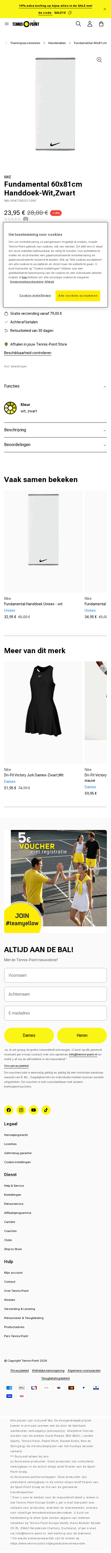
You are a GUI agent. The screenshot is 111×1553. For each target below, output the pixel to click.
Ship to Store (13, 1249)
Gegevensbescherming (26, 281)
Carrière (9, 1222)
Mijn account (13, 1272)
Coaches (10, 1231)
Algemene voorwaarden (84, 1370)
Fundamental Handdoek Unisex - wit (33, 604)
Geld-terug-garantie (17, 1153)
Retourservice (13, 1204)
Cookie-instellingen (17, 1162)
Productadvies (14, 1327)
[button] (6, 24)
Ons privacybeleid (16, 1066)
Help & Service (14, 1185)
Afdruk (49, 281)
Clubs (8, 1240)
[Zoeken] (78, 24)
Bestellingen (12, 1195)
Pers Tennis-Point (16, 1336)
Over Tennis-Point (16, 1291)
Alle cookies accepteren (77, 295)
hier (24, 277)
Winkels (9, 1300)
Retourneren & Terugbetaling (24, 1318)
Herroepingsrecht (16, 1135)
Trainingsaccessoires (25, 43)
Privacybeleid (20, 1370)
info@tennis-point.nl (83, 1054)
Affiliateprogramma (17, 1213)
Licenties (10, 1144)
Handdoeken (57, 43)
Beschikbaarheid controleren (27, 353)
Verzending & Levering (19, 1309)
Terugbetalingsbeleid (55, 1378)
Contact (9, 1282)
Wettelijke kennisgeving (48, 1370)
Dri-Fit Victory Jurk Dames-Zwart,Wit (34, 775)
